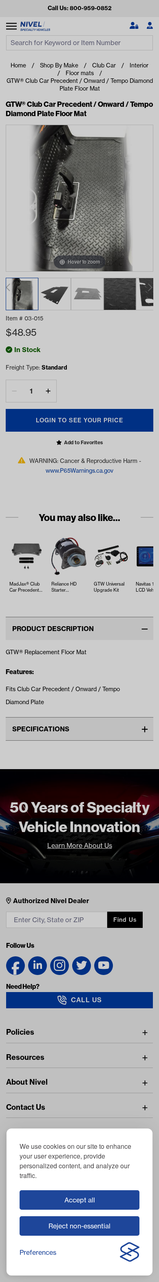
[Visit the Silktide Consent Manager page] (129, 1252)
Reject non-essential (79, 1226)
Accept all (79, 1200)
